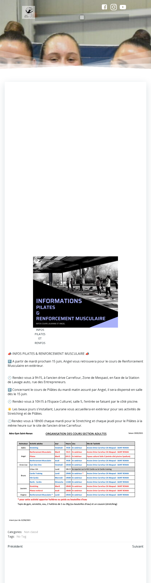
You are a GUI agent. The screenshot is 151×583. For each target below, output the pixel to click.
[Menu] (82, 17)
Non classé (31, 532)
